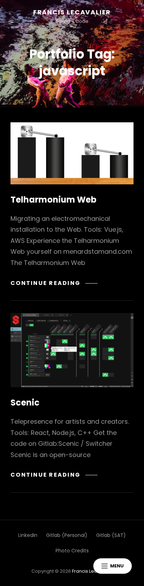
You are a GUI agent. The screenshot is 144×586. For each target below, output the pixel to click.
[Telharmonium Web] (72, 153)
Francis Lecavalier (72, 12)
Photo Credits (72, 550)
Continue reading (54, 283)
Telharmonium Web (53, 199)
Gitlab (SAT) (111, 535)
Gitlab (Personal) (66, 535)
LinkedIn (27, 535)
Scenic (24, 402)
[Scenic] (72, 350)
